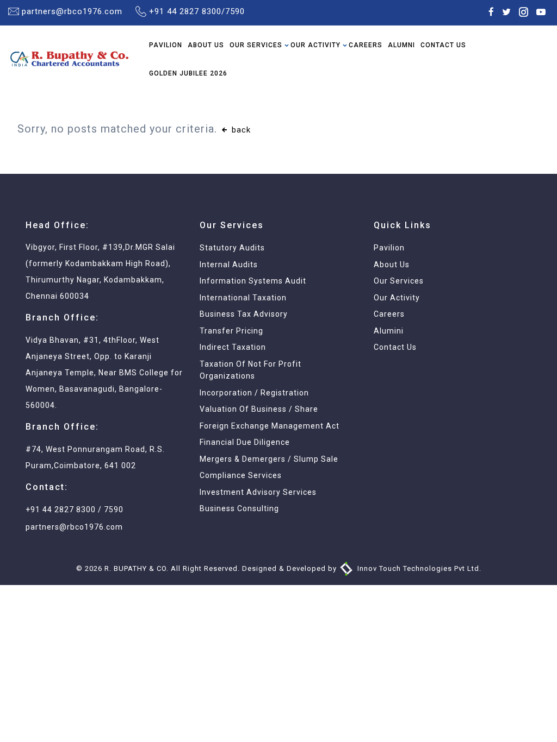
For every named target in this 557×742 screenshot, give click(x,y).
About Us (206, 45)
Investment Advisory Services (258, 492)
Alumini (389, 330)
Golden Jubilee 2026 (188, 73)
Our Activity (315, 45)
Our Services (256, 45)
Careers (365, 45)
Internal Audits (229, 264)
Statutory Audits (232, 247)
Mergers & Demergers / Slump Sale (269, 459)
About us (392, 264)
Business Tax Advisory (244, 314)
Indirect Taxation (233, 347)
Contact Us (443, 45)
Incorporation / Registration (254, 392)
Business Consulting (239, 508)
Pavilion (165, 45)
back (240, 130)
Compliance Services (241, 475)
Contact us (395, 347)
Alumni (401, 45)
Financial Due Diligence (245, 442)
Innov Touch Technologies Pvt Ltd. (418, 568)
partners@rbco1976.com (72, 11)
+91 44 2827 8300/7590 (197, 11)
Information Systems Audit (253, 280)
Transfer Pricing (231, 330)
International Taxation (243, 297)
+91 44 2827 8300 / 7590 (74, 509)
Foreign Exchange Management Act (269, 426)
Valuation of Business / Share (259, 409)
